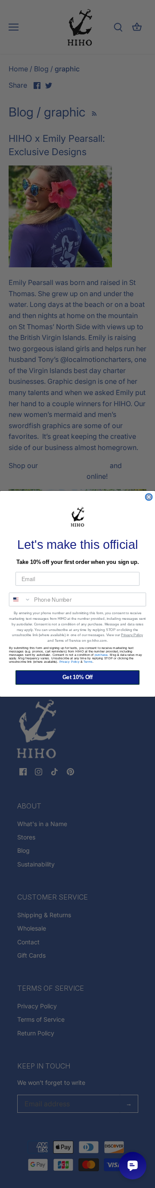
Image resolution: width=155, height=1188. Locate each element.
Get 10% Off (77, 678)
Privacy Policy (132, 635)
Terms (88, 662)
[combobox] (20, 599)
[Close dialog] (149, 497)
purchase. (102, 655)
